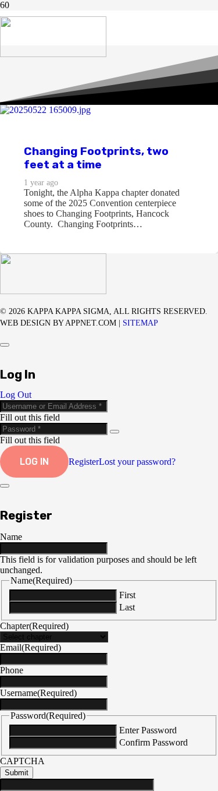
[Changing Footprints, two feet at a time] (45, 110)
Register (84, 462)
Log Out (15, 395)
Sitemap (140, 322)
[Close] (4, 345)
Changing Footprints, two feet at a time (96, 157)
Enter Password (148, 730)
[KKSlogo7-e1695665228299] (53, 54)
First (127, 595)
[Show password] (114, 431)
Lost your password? (137, 462)
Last (127, 607)
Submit (16, 772)
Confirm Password (153, 742)
